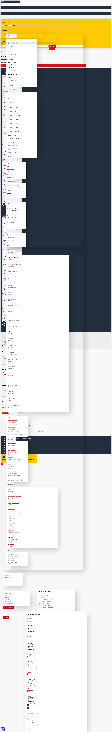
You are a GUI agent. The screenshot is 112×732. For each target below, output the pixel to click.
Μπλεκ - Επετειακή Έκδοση (13, 70)
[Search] (14, 25)
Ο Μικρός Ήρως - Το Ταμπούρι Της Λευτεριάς (14, 124)
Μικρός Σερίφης (10, 222)
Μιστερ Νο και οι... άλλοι (12, 208)
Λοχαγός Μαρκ (10, 212)
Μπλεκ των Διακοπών (12, 54)
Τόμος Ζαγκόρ (10, 205)
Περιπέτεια (9, 234)
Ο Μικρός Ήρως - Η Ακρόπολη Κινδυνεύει (14, 132)
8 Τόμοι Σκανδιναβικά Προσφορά (31, 697)
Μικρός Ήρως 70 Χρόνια (13, 104)
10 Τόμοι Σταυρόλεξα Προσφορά (30, 627)
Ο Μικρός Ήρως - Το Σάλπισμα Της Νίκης (14, 120)
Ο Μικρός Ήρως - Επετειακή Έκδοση (13, 108)
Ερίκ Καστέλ (9, 190)
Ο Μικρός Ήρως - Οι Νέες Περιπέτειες (13, 101)
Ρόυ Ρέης (9, 193)
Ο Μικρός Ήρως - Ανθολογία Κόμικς (14, 97)
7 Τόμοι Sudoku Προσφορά (31, 680)
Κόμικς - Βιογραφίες (11, 195)
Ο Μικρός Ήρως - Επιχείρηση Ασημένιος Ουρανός (14, 116)
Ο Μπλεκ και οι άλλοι (12, 82)
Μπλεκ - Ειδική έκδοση (12, 64)
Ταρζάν (8, 215)
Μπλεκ (9, 51)
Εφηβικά (29, 717)
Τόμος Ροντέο (10, 242)
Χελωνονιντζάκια (10, 226)
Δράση (8, 166)
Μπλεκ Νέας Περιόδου (12, 80)
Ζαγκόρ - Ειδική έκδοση (12, 217)
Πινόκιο (8, 245)
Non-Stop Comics (10, 169)
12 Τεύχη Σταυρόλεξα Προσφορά (30, 645)
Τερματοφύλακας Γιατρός (12, 185)
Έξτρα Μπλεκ (10, 85)
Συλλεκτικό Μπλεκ (12, 77)
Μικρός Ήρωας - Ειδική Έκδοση (14, 138)
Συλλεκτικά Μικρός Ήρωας (13, 152)
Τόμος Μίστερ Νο (10, 237)
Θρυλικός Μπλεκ (11, 56)
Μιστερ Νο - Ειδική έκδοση (12, 219)
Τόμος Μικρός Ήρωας (12, 145)
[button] (3, 729)
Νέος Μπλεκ (10, 59)
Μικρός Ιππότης (10, 240)
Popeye (8, 224)
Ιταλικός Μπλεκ (11, 67)
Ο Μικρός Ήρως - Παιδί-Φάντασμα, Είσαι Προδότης (13, 112)
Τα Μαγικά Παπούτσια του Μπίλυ (14, 187)
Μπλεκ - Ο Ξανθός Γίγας (13, 43)
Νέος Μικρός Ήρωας (12, 135)
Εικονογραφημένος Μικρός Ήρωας (13, 149)
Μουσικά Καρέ (10, 174)
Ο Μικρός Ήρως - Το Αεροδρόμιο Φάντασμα (14, 128)
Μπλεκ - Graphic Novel (12, 48)
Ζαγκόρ (8, 203)
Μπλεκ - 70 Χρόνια (11, 46)
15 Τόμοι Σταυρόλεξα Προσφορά (30, 663)
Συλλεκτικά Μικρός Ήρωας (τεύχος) (13, 155)
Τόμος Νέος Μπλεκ (12, 62)
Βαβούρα (9, 177)
